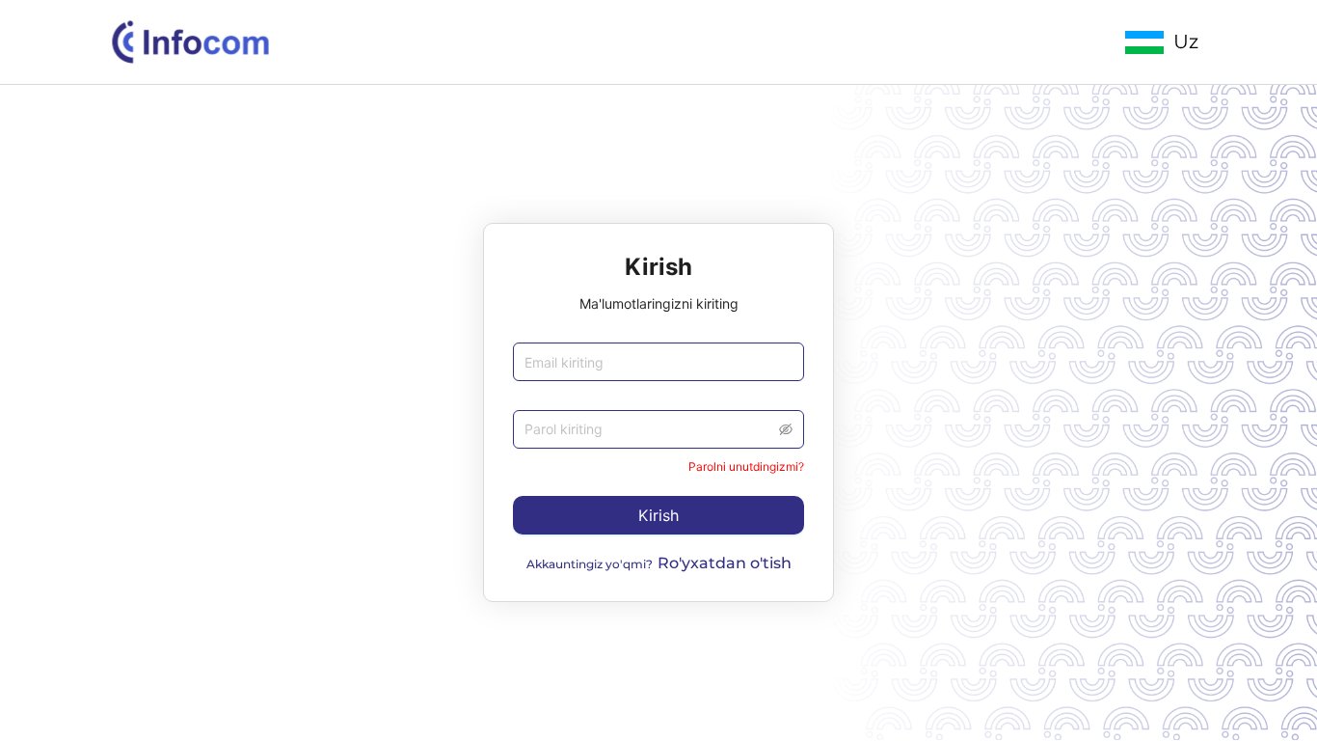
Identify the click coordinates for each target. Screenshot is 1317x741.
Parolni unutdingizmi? (746, 466)
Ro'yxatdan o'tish (725, 563)
